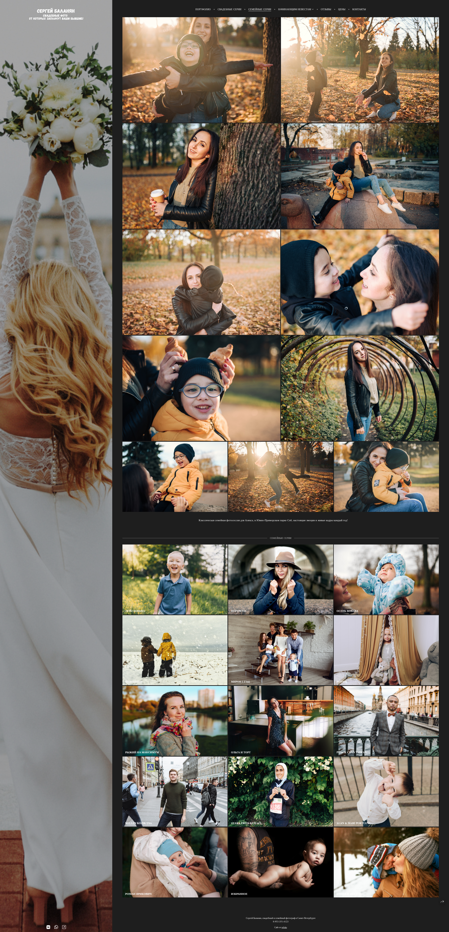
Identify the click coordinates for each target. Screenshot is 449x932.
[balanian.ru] (56, 14)
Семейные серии (259, 9)
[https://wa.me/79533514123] (56, 927)
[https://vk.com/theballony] (48, 927)
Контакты (359, 9)
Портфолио (203, 9)
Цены (341, 9)
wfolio (284, 927)
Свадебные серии (229, 9)
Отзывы (326, 9)
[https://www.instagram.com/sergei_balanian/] (64, 927)
